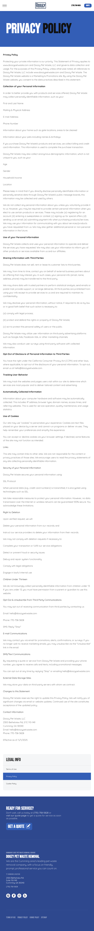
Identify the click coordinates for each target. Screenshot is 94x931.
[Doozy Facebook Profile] (14, 896)
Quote (88, 5)
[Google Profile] (8, 896)
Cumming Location (13, 874)
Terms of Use (11, 769)
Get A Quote (16, 826)
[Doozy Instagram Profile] (19, 896)
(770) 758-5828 (76, 5)
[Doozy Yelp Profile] (25, 896)
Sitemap (44, 917)
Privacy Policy (11, 776)
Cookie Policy (11, 784)
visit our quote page (16, 815)
